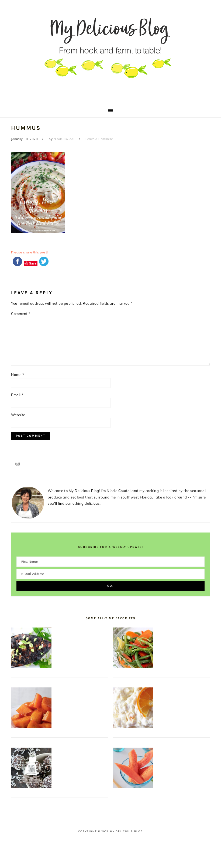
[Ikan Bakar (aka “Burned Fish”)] (31, 666)
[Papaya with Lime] (133, 787)
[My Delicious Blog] (110, 95)
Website (18, 415)
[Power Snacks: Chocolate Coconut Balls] (31, 787)
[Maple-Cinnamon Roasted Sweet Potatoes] (31, 726)
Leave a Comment (99, 139)
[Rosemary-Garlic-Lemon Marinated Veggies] (133, 666)
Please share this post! (29, 252)
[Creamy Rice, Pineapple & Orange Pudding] (133, 726)
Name (17, 374)
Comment (20, 313)
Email (17, 395)
